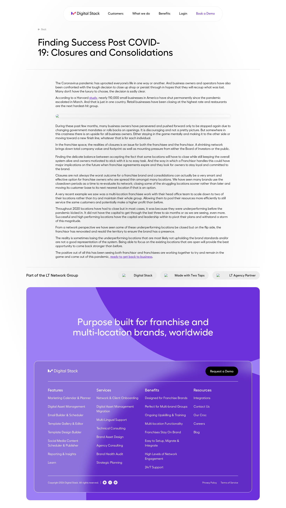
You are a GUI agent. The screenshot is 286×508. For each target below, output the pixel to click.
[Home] (85, 14)
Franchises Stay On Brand (163, 432)
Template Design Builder (65, 432)
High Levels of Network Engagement (161, 456)
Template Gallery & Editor (65, 423)
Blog (197, 432)
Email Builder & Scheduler (65, 415)
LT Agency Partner (242, 275)
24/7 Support (154, 467)
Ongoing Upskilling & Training (165, 415)
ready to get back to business (131, 256)
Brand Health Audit (110, 454)
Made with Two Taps (189, 275)
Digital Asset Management (66, 406)
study (93, 97)
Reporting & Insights (62, 454)
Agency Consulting (110, 445)
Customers (115, 13)
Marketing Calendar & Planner (69, 398)
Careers (199, 423)
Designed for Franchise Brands (166, 398)
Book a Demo (205, 13)
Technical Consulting (111, 428)
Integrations (202, 398)
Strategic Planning (109, 462)
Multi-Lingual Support (112, 419)
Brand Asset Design (110, 437)
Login (183, 13)
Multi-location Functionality (164, 423)
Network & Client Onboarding (117, 398)
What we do (141, 13)
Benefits (164, 13)
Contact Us (202, 406)
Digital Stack (143, 275)
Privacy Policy (209, 482)
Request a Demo (221, 371)
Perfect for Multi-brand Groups (166, 406)
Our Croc (200, 415)
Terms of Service (229, 482)
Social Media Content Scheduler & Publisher (63, 443)
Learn (52, 462)
